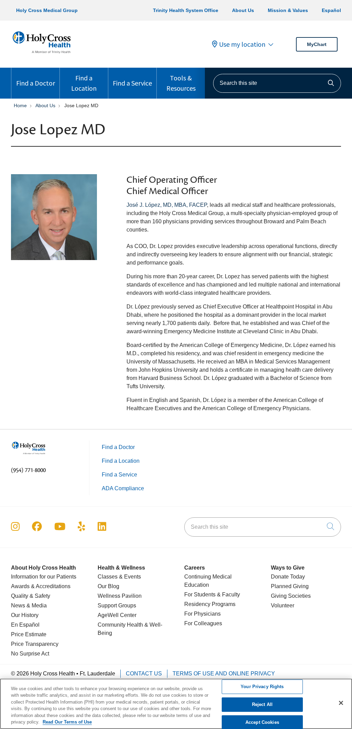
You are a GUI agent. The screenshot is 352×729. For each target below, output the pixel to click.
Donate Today (288, 577)
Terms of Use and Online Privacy (224, 673)
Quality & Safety (30, 596)
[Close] (341, 702)
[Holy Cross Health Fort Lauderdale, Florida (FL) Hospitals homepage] (41, 55)
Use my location (242, 44)
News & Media (29, 605)
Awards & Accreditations (40, 586)
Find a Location (84, 83)
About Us (243, 10)
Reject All (262, 704)
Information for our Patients (43, 577)
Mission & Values (288, 10)
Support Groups (117, 605)
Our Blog (108, 586)
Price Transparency (34, 644)
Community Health (120, 625)
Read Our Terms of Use (67, 722)
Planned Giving (290, 586)
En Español (25, 625)
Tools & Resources (181, 83)
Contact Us (144, 673)
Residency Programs (209, 604)
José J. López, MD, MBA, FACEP (166, 205)
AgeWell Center (117, 615)
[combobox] (277, 83)
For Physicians (202, 614)
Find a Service (132, 83)
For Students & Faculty (212, 594)
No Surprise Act (30, 654)
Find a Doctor (35, 83)
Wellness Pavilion (120, 596)
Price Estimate (28, 634)
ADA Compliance (123, 488)
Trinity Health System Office (185, 10)
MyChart (317, 44)
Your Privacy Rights (262, 686)
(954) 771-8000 (28, 470)
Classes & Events (119, 577)
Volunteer (282, 605)
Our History (24, 615)
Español (331, 10)
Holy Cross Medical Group (47, 10)
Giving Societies (291, 596)
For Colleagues (203, 623)
